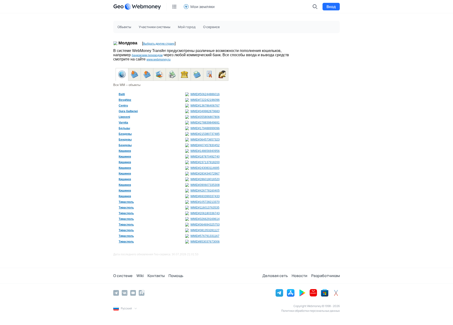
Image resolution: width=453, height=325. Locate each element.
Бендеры (125, 134)
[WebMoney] (143, 6)
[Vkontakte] (124, 293)
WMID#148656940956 (205, 151)
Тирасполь (126, 202)
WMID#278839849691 (205, 122)
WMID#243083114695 (204, 168)
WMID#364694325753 (205, 224)
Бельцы (124, 128)
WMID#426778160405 (205, 190)
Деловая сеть (275, 275)
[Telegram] (116, 293)
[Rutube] (141, 293)
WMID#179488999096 (205, 128)
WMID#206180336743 (205, 213)
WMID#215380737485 (205, 134)
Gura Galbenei (128, 111)
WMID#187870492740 (205, 156)
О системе (123, 275)
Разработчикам (325, 275)
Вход (331, 6)
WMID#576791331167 (204, 236)
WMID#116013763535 (204, 207)
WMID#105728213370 (205, 202)
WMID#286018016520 (205, 179)
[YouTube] (133, 293)
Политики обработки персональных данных (310, 311)
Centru (123, 105)
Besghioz (125, 100)
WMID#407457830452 (205, 145)
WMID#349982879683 (205, 111)
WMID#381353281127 (204, 230)
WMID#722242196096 (205, 100)
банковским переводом (147, 55)
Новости (299, 275)
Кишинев (125, 151)
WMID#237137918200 (205, 162)
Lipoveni (124, 117)
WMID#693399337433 (205, 196)
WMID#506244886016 (205, 94)
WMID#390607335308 (205, 185)
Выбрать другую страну (159, 43)
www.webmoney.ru (159, 59)
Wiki (140, 275)
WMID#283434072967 (205, 173)
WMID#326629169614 (205, 219)
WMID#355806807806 (205, 117)
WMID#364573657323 (205, 139)
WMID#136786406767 (205, 105)
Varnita (123, 122)
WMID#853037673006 (205, 241)
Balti (122, 94)
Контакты (156, 275)
